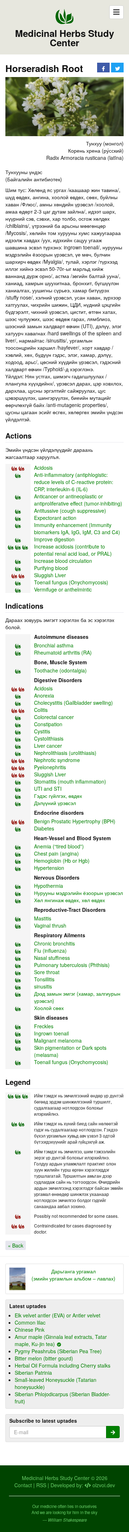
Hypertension (49, 867)
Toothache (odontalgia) (60, 670)
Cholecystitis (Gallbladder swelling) (73, 702)
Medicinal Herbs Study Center (64, 38)
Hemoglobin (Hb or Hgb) (62, 860)
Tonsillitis (44, 979)
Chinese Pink (29, 1329)
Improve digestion (54, 539)
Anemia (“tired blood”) (59, 846)
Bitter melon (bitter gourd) (44, 1358)
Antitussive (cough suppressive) (70, 510)
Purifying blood (51, 567)
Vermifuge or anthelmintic (63, 589)
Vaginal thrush (50, 925)
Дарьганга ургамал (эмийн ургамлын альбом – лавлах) (73, 1275)
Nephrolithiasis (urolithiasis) (65, 752)
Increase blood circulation (63, 560)
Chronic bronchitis (54, 943)
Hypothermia (48, 885)
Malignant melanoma (58, 1040)
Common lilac (30, 1322)
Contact (23, 1485)
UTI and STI (48, 788)
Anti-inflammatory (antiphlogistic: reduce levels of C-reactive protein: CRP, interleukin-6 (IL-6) (73, 482)
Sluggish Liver (50, 575)
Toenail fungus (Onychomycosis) (71, 582)
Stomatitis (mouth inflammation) (70, 781)
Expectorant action (55, 517)
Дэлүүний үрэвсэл (55, 802)
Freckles (43, 1026)
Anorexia (44, 695)
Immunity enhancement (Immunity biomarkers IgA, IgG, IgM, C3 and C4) (77, 528)
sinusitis (43, 986)
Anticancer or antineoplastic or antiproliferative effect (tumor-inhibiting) (78, 500)
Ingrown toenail (51, 1033)
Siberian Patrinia (33, 1372)
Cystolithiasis (48, 738)
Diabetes (44, 828)
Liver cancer (48, 745)
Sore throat (46, 972)
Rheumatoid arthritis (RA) (63, 652)
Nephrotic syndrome (57, 759)
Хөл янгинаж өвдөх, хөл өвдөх (69, 900)
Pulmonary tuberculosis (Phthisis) (72, 964)
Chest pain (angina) (56, 853)
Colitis (41, 709)
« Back (15, 1245)
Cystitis (42, 731)
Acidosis (43, 467)
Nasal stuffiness (52, 957)
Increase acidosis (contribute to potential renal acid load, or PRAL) (73, 550)
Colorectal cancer (54, 716)
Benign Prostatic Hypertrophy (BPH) (74, 821)
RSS (41, 1485)
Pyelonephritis (50, 767)
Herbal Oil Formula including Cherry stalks (62, 1365)
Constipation (48, 724)
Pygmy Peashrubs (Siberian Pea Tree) (58, 1351)
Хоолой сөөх (49, 1007)
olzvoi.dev (103, 1485)
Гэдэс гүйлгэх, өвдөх (58, 795)
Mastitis (42, 918)
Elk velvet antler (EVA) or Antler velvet (57, 1315)
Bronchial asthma (53, 645)
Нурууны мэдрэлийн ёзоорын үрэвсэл (78, 892)
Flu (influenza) (50, 950)
